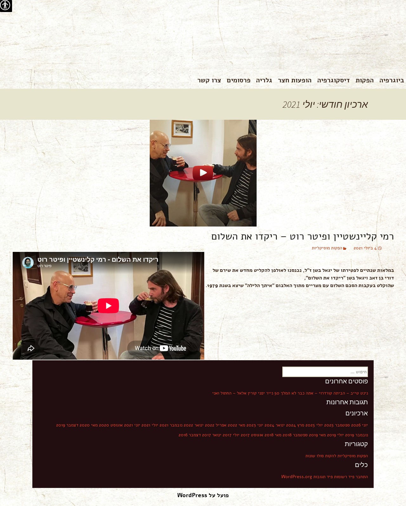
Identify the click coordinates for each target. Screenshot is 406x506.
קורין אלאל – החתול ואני (234, 393)
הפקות (365, 80)
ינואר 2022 (194, 425)
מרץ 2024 (295, 425)
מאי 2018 (273, 435)
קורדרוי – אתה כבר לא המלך (306, 393)
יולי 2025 (314, 425)
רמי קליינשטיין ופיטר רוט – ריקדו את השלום (302, 236)
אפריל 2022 (215, 425)
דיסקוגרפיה (333, 80)
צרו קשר (209, 80)
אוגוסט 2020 (111, 425)
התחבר (362, 477)
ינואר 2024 (275, 425)
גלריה (264, 80)
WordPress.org (296, 477)
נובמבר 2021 (171, 425)
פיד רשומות (344, 477)
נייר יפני (265, 393)
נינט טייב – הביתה (350, 393)
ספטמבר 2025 (337, 425)
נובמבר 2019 (356, 435)
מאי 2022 (236, 425)
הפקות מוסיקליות (327, 248)
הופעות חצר (294, 80)
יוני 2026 (359, 425)
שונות (310, 456)
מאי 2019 (317, 435)
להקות (330, 456)
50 (276, 393)
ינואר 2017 (211, 435)
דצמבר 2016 (190, 435)
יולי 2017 (231, 435)
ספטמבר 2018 (295, 435)
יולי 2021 (149, 425)
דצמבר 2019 (67, 425)
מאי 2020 (89, 425)
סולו (320, 456)
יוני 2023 (254, 425)
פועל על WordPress (203, 495)
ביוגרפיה (391, 80)
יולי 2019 (335, 435)
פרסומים (239, 80)
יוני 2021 (132, 425)
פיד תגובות (323, 477)
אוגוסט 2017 (252, 435)
